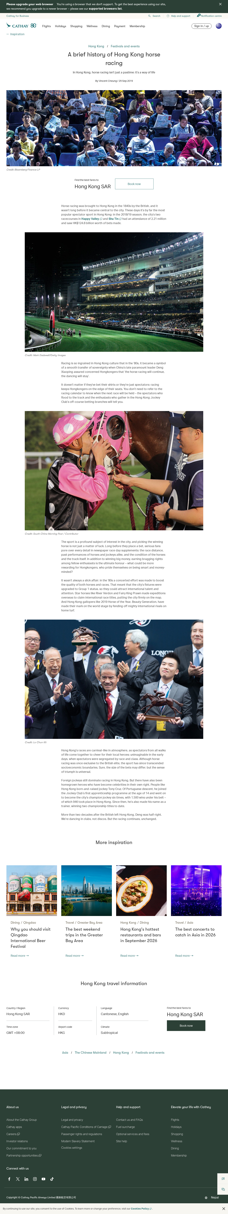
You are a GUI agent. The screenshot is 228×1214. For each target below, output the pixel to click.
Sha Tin (114, 219)
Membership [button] (137, 26)
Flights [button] (46, 26)
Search (156, 15)
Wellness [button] (92, 26)
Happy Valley (90, 219)
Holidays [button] (60, 26)
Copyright (11, 1197)
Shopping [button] (76, 26)
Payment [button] (119, 26)
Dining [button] (106, 26)
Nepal (215, 1197)
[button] (223, 1208)
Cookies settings (71, 1147)
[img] (220, 4)
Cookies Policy (140, 1208)
